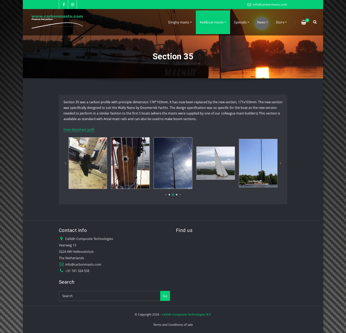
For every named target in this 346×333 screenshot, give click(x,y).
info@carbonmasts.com (270, 4)
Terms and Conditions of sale (173, 325)
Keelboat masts (212, 22)
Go (165, 296)
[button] (165, 194)
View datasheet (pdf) (78, 129)
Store (280, 22)
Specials (240, 22)
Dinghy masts (179, 22)
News (261, 22)
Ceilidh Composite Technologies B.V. (186, 314)
